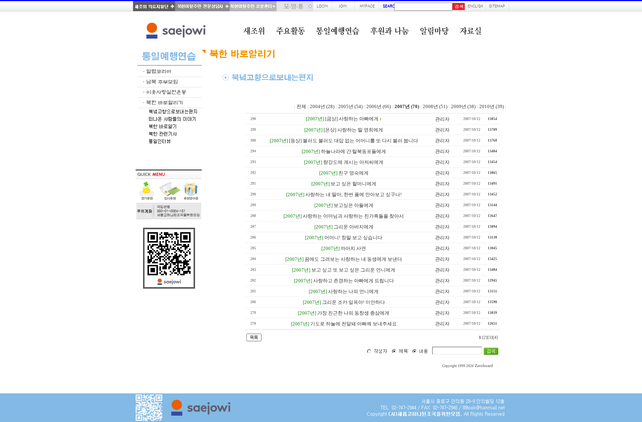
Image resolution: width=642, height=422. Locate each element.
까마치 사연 (353, 248)
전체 (301, 106)
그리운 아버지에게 (353, 227)
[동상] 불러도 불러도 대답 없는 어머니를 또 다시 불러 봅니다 (353, 140)
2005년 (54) (350, 106)
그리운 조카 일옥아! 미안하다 (353, 302)
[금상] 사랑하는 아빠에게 (352, 118)
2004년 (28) (322, 106)
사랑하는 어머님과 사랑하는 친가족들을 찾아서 (353, 216)
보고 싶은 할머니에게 (353, 183)
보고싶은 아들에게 (353, 205)
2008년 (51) (435, 106)
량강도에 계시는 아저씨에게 (353, 162)
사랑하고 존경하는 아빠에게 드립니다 (353, 280)
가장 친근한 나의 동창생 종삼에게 (353, 313)
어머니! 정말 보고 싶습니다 (353, 237)
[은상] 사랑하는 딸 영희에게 (353, 130)
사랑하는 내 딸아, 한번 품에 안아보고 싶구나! (353, 194)
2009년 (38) (463, 106)
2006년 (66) (378, 106)
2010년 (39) (491, 106)
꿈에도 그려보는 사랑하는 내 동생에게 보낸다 (353, 259)
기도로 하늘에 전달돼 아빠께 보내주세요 (353, 324)
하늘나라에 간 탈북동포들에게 (353, 151)
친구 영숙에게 (353, 173)
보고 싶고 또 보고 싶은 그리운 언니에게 (353, 270)
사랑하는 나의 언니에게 (353, 291)
